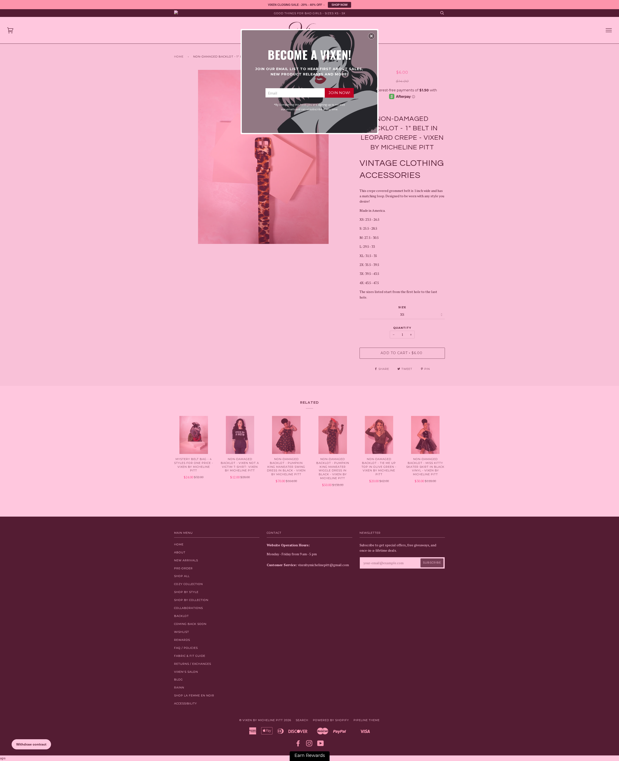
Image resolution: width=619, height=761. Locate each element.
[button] (371, 36)
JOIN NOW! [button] (339, 92)
